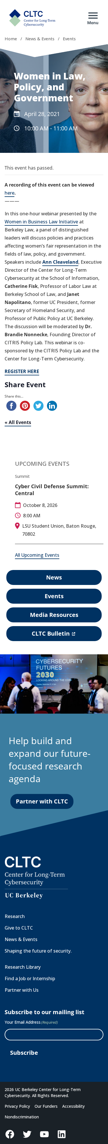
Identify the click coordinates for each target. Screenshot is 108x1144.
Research (15, 916)
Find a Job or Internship (30, 978)
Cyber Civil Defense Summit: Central (52, 490)
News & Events (39, 38)
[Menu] (93, 15)
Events (69, 38)
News (54, 577)
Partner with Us (22, 990)
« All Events (18, 422)
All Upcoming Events (37, 555)
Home (11, 38)
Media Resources (54, 615)
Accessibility (73, 1106)
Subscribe (24, 1052)
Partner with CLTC (42, 801)
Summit (22, 476)
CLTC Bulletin (53, 635)
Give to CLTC (19, 928)
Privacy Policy (17, 1106)
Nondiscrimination (22, 1117)
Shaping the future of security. (38, 951)
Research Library (23, 967)
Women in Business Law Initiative (41, 221)
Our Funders (46, 1106)
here (9, 193)
